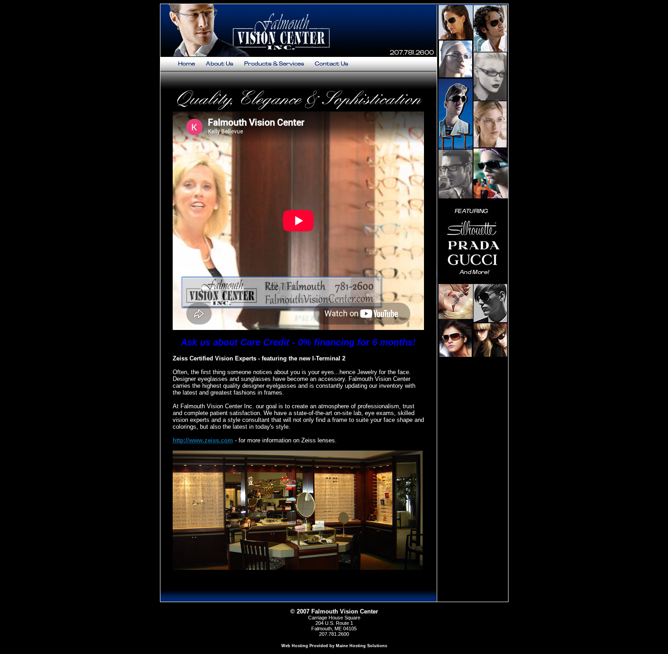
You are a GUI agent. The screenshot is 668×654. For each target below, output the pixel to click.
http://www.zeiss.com (203, 440)
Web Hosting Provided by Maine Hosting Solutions (334, 646)
